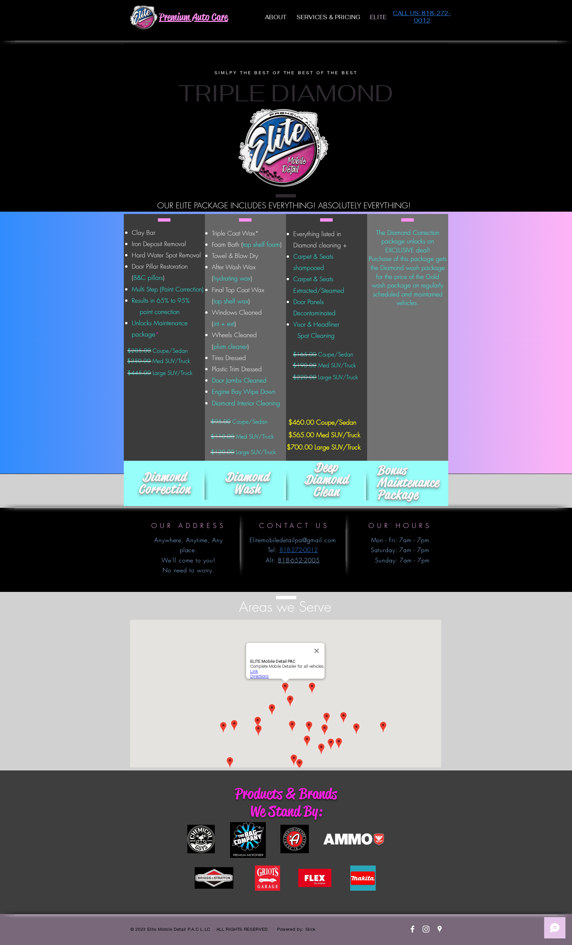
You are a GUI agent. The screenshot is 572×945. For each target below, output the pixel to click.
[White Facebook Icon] (412, 929)
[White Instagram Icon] (426, 929)
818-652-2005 (299, 560)
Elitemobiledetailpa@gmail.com (293, 540)
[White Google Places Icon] (439, 929)
